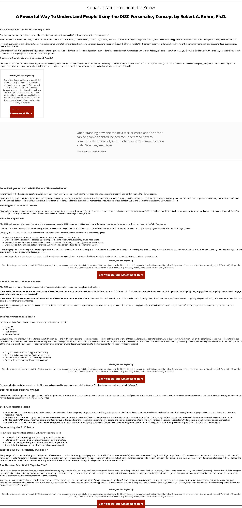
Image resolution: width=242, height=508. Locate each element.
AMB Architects (99, 151)
